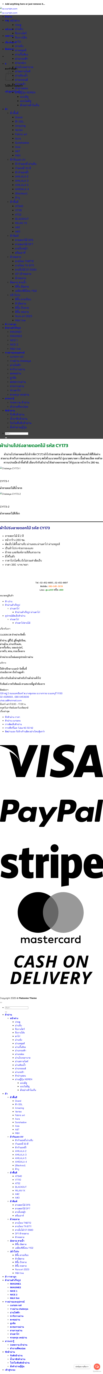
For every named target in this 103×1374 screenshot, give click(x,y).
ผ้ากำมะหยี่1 (22, 172)
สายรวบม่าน (17, 386)
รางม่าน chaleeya (20, 360)
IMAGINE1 (15, 331)
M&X (18, 155)
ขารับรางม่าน (17, 369)
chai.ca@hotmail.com (11, 700)
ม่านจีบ (19, 29)
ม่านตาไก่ (14, 608)
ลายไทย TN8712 (24, 261)
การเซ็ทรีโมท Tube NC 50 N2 (19, 727)
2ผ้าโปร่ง (15, 295)
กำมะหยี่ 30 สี (23, 168)
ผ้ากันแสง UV (17, 159)
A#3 (17, 231)
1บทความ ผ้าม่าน (19, 402)
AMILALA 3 (22, 180)
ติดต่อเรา (9, 49)
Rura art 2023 (23, 316)
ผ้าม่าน (8, 16)
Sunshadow (22, 142)
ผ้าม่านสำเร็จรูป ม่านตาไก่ (27, 612)
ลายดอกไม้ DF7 (24, 244)
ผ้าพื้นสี (14, 113)
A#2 (17, 227)
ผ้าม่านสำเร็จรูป (13, 328)
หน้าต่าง (14, 20)
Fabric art (21, 134)
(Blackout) (21, 193)
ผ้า (6, 109)
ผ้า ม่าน (8, 601)
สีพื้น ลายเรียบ (23, 299)
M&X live (20, 320)
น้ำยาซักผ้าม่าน (18, 418)
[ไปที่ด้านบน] (1, 1002)
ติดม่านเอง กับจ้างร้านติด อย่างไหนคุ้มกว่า (25, 731)
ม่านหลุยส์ (20, 50)
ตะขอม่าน (15, 373)
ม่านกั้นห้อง (21, 54)
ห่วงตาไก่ (15, 390)
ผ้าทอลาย (15, 257)
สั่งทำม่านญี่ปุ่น (18, 427)
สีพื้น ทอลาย (22, 311)
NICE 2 (14, 344)
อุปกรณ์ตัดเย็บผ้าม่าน (15, 615)
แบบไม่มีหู (25, 101)
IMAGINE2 (16, 336)
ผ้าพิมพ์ (14, 235)
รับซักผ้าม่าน (17, 414)
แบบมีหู (24, 96)
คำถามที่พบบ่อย (19, 406)
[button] (7, 20)
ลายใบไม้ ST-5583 (26, 269)
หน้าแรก (9, 29)
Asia (17, 147)
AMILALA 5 (22, 184)
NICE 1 (14, 340)
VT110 (18, 210)
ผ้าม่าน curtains (13, 720)
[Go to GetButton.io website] (97, 1371)
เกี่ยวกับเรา (10, 42)
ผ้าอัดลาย (20, 303)
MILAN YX (21, 223)
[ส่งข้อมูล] (6, 437)
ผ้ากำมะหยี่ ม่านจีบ (26, 163)
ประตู (18, 24)
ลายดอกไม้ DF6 (24, 240)
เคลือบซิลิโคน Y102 (26, 290)
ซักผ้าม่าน (10, 410)
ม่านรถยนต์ (21, 79)
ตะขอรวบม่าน (18, 381)
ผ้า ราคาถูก (10, 324)
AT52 (18, 214)
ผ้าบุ (17, 197)
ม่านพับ (19, 46)
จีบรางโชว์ (21, 33)
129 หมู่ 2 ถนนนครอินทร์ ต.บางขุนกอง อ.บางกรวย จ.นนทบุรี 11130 (31, 693)
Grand (18, 117)
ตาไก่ (18, 41)
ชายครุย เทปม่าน (19, 394)
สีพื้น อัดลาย (22, 286)
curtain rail (16, 356)
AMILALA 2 (21, 176)
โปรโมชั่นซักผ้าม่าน (20, 423)
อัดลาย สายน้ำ (18, 282)
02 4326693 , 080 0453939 (14, 696)
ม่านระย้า (20, 84)
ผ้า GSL (19, 121)
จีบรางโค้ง (21, 37)
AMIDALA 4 (22, 189)
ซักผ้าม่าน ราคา (12, 717)
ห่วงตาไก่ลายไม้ (22, 622)
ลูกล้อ (13, 377)
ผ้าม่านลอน (21, 88)
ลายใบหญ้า (21, 248)
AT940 (19, 206)
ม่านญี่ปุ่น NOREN (25, 92)
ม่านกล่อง (20, 62)
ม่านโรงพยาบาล (24, 67)
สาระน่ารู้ (9, 398)
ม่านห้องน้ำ (21, 75)
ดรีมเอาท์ (20, 252)
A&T (17, 151)
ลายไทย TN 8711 (24, 265)
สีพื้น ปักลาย (22, 307)
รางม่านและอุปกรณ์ (15, 352)
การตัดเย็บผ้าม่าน (13, 724)
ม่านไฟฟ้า (15, 365)
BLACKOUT (22, 218)
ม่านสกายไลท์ (22, 71)
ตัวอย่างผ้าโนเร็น (29, 105)
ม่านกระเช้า (21, 58)
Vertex (19, 130)
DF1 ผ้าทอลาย (23, 273)
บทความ (9, 36)
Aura (18, 138)
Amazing (20, 125)
